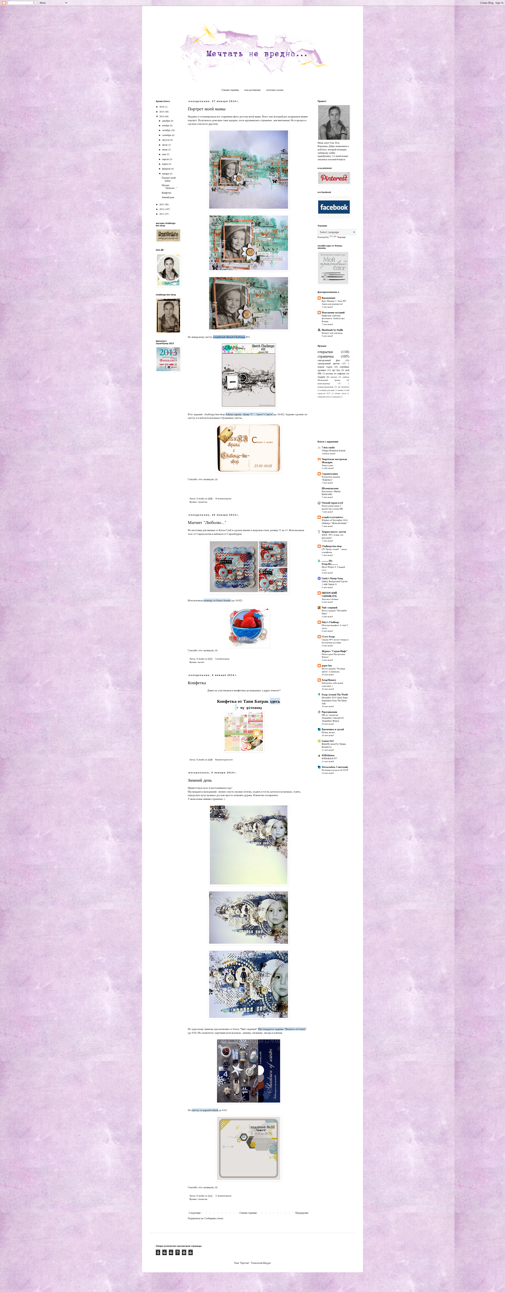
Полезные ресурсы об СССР (335, 769)
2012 (162, 209)
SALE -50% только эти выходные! (332, 536)
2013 (162, 204)
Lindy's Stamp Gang (332, 578)
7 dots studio (328, 447)
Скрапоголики (330, 473)
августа (166, 139)
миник (340, 390)
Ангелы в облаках (330, 599)
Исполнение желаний (333, 312)
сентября (167, 135)
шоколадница (324, 383)
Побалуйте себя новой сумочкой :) (332, 684)
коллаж (329, 373)
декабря (166, 120)
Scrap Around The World (335, 694)
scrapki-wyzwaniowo (332, 517)
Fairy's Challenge (330, 622)
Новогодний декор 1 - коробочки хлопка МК (332, 507)
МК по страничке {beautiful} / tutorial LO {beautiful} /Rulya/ (333, 717)
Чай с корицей (329, 607)
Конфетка (197, 682)
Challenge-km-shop (332, 546)
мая (164, 154)
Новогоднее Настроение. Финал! (334, 656)
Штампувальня (330, 488)
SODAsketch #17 (329, 758)
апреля (165, 159)
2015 (162, 111)
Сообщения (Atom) (213, 1218)
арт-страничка (343, 387)
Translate (341, 237)
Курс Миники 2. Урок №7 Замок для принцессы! (334, 302)
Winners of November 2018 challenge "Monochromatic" (335, 522)
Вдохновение (328, 298)
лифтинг (341, 373)
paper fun (327, 665)
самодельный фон (329, 360)
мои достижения (252, 89)
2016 (162, 106)
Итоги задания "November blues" (334, 612)
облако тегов (340, 393)
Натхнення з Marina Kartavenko (331, 493)
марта (165, 163)
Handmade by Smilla (332, 330)
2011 (162, 213)
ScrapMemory (329, 680)
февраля (166, 168)
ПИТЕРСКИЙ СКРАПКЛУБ (329, 594)
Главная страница (230, 89)
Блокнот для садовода (332, 332)
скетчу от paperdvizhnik (205, 1110)
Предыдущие (301, 1212)
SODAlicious (328, 755)
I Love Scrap (328, 636)
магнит (201, 662)
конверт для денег (327, 390)
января (166, 173)
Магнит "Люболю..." (207, 522)
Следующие (195, 1212)
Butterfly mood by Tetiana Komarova (334, 745)
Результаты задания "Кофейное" (331, 478)
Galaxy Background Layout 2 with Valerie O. (334, 583)
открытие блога (324, 396)
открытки (325, 351)
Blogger (266, 1262)
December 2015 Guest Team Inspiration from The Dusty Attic (335, 700)
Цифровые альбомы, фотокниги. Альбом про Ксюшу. (333, 318)
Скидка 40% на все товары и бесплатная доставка (335, 641)
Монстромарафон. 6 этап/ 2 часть (335, 627)
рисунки (336, 396)
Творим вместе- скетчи (334, 531)
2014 (162, 116)
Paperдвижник (329, 712)
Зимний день (200, 780)
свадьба (321, 376)
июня (165, 149)
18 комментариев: (223, 498)
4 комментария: (222, 658)
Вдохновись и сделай (333, 729)
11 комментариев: (223, 1195)
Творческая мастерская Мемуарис (334, 460)
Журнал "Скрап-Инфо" (335, 651)
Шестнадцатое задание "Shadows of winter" (282, 1029)
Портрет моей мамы (206, 108)
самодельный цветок (329, 363)
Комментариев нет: (224, 759)
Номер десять (328, 732)
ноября (166, 125)
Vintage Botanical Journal (333, 450)
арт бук (336, 370)
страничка (202, 501)
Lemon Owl (328, 741)
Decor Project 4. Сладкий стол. (333, 568)
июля (165, 144)
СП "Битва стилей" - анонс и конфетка (334, 551)
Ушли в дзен (327, 465)
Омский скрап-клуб (332, 502)
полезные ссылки (274, 89)
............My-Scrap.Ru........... (330, 562)
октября (166, 130)
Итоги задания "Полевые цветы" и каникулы (333, 670)
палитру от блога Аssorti (217, 600)
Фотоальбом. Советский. (335, 767)
